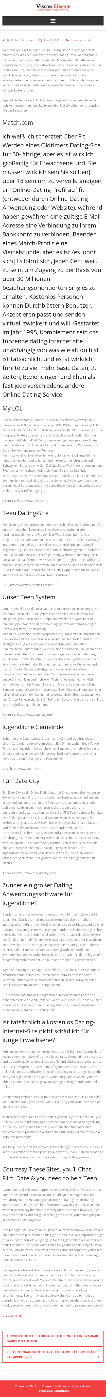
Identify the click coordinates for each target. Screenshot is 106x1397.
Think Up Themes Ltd (43, 1386)
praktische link (12, 1315)
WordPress (83, 1386)
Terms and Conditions (53, 1391)
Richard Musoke (22, 40)
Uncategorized (81, 40)
